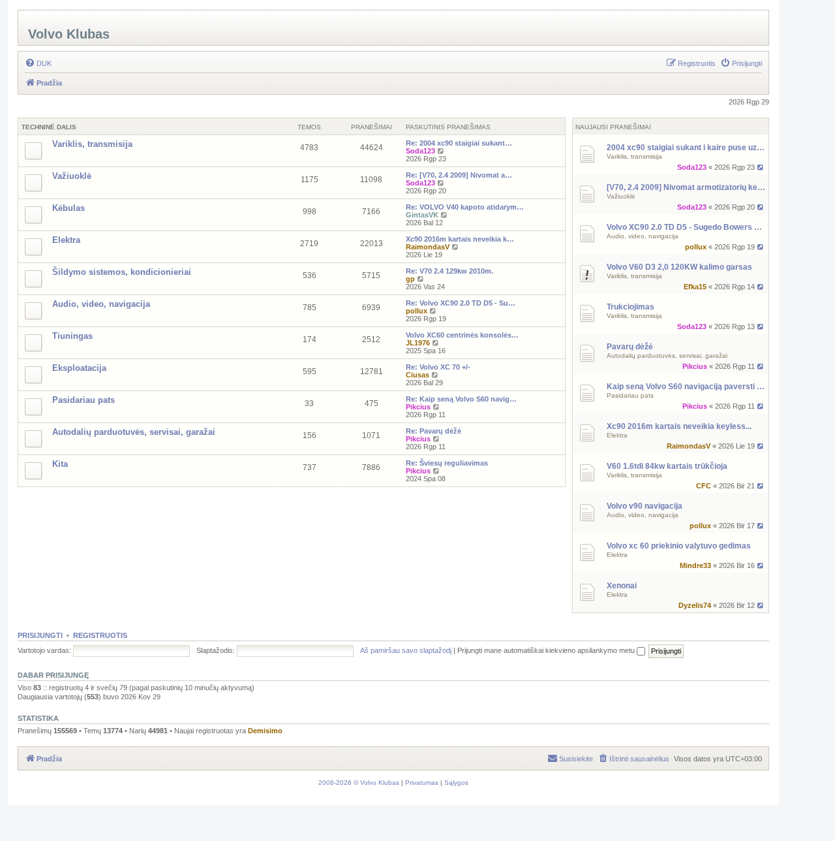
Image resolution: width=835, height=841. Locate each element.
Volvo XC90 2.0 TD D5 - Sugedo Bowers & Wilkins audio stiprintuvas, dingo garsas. (686, 227)
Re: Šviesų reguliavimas (447, 463)
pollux (695, 247)
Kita (60, 464)
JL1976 (418, 343)
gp (410, 279)
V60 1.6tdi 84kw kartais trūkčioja (667, 466)
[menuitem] (38, 63)
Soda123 (691, 167)
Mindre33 (695, 565)
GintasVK (422, 215)
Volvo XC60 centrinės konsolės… (462, 335)
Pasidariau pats (630, 395)
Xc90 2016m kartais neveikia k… (460, 239)
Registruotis (100, 635)
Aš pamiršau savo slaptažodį (405, 650)
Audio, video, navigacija (642, 236)
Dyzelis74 (694, 605)
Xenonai (622, 585)
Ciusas (417, 375)
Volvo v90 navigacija (644, 506)
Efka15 (695, 287)
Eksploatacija (79, 368)
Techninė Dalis (49, 127)
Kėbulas (68, 208)
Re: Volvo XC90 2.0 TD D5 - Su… (460, 303)
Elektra (617, 435)
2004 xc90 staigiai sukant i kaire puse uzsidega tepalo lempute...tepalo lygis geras (686, 147)
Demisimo (265, 731)
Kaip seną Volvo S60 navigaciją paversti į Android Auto (686, 386)
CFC (703, 486)
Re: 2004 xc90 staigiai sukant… (459, 143)
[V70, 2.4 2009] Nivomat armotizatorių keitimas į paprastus (686, 187)
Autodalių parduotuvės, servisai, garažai (667, 355)
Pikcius (694, 366)
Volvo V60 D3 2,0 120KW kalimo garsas (679, 267)
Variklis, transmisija (634, 156)
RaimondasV (688, 446)
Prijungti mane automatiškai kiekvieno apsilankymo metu (547, 650)
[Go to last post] (761, 167)
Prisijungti (40, 635)
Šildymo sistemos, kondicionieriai (121, 272)
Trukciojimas (630, 306)
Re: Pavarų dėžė (433, 431)
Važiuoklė (621, 196)
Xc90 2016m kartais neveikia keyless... (679, 426)
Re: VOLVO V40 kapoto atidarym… (465, 207)
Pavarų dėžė (630, 346)
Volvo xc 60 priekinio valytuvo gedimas (679, 545)
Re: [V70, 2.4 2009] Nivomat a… (459, 175)
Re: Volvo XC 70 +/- (438, 367)
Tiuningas (72, 336)
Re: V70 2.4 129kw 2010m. (449, 271)
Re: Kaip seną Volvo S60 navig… (461, 399)
